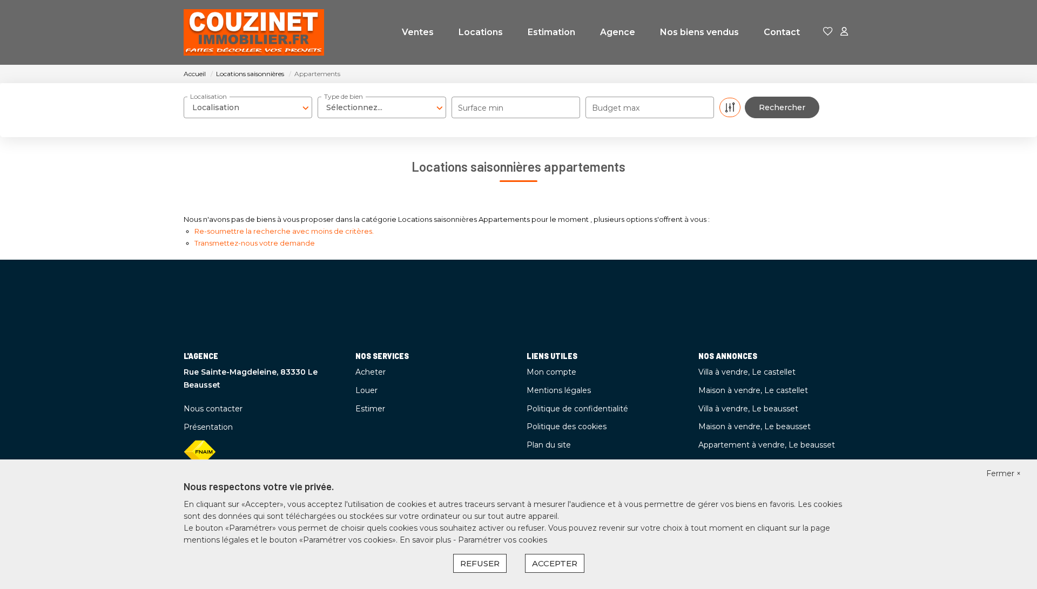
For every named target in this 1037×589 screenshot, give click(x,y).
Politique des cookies (567, 426)
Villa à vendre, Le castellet (747, 372)
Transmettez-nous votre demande (254, 243)
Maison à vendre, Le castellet (753, 390)
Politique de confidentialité (577, 409)
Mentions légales (559, 390)
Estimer (370, 409)
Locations (481, 32)
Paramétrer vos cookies (502, 540)
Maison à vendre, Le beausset (754, 426)
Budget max (615, 108)
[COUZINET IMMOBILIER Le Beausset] (254, 32)
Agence (617, 32)
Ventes (418, 32)
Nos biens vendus (699, 32)
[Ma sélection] (828, 32)
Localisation (208, 96)
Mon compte (551, 372)
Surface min (480, 108)
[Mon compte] (844, 32)
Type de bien (343, 96)
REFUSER (480, 563)
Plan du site (549, 445)
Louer (366, 390)
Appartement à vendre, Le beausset (766, 445)
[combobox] (248, 107)
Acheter (370, 372)
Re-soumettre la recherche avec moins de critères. (284, 231)
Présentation (208, 427)
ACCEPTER (554, 563)
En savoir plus (426, 540)
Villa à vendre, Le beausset (748, 409)
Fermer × (1003, 473)
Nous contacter (213, 409)
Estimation (551, 32)
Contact (782, 32)
